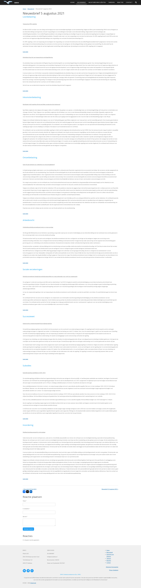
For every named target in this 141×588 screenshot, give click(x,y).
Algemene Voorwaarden (112, 567)
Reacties (108, 560)
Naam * (25, 501)
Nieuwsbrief (30, 9)
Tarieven (108, 558)
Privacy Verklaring (113, 570)
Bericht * (25, 516)
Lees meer (25, 51)
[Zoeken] (136, 2)
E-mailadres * (26, 508)
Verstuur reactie (28, 529)
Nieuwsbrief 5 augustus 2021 (44, 9)
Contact (108, 562)
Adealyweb (33, 583)
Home (24, 9)
